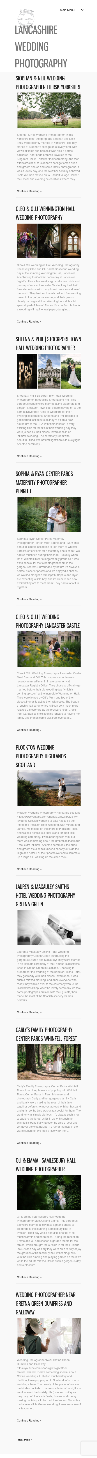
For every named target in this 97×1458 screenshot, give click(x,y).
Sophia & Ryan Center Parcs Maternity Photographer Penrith (44, 482)
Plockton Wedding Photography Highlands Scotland (41, 756)
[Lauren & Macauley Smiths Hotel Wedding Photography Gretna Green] (49, 944)
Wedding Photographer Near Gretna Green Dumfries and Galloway (45, 1303)
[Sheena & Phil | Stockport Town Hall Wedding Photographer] (49, 388)
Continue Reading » (29, 191)
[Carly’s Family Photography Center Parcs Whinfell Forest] (49, 1079)
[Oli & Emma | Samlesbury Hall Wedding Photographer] (49, 1209)
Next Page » (25, 1439)
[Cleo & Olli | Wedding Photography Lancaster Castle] (49, 666)
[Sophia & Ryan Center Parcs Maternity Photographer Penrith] (49, 531)
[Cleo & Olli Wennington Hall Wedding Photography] (49, 257)
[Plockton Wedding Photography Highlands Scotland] (49, 805)
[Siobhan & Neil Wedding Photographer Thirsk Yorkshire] (49, 127)
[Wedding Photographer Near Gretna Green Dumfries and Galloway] (49, 1352)
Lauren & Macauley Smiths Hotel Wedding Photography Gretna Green (45, 895)
